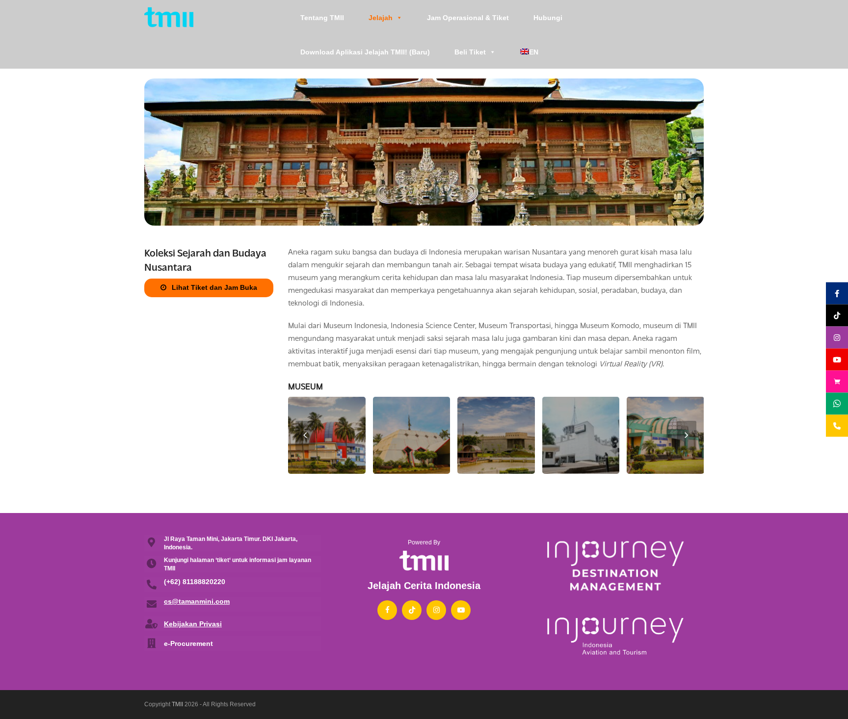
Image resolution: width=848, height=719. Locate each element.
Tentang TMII (322, 18)
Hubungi (547, 18)
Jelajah (381, 18)
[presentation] (305, 435)
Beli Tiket (470, 52)
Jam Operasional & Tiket (468, 18)
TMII (177, 704)
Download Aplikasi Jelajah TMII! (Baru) (365, 52)
